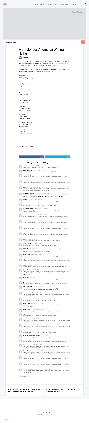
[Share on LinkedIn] (15, 36)
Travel (74, 4)
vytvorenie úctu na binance (29, 282)
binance (24, 239)
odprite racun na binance (28, 208)
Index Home (25, 318)
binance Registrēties (27, 170)
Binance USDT (26, 330)
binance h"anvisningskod (28, 350)
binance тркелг (26, 254)
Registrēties (25, 233)
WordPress (44, 414)
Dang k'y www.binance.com (29, 193)
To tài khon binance (27, 165)
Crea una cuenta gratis (28, 175)
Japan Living (27, 57)
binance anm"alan (27, 292)
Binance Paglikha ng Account (29, 181)
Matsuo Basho (29, 146)
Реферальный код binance (29, 363)
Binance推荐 (25, 199)
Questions (49, 4)
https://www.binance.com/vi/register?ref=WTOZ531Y (46, 289)
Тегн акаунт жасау (27, 220)
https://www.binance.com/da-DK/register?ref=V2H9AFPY (51, 196)
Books (36, 4)
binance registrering (27, 187)
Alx (53, 414)
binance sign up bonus (28, 303)
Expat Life (42, 4)
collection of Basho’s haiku (34, 63)
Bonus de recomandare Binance (30, 369)
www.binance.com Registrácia (30, 227)
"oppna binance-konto (28, 298)
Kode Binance (26, 277)
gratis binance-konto (27, 286)
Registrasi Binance (27, 259)
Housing (56, 4)
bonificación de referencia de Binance (31, 335)
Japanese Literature (11, 42)
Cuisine (62, 4)
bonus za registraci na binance (30, 214)
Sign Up (24, 265)
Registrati (25, 314)
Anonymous (25, 248)
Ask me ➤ (80, 4)
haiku (23, 146)
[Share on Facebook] (8, 36)
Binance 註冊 (26, 269)
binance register (26, 309)
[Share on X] (6, 36)
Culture (67, 4)
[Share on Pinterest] (11, 36)
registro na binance (27, 204)
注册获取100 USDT (27, 243)
